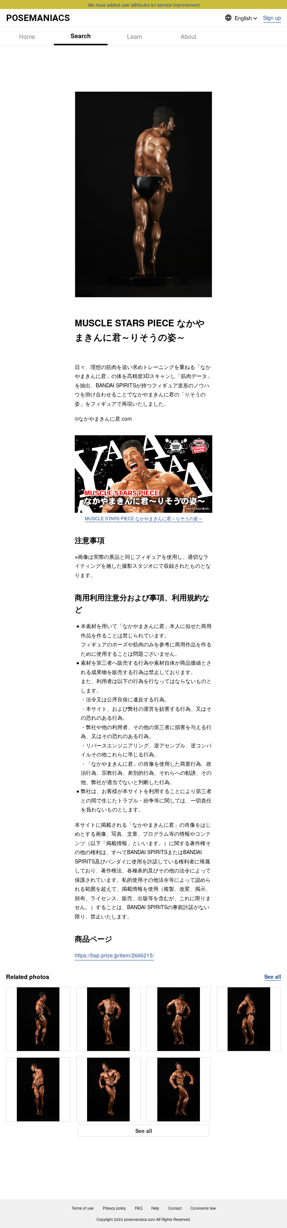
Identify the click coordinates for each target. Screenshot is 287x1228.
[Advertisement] (143, 68)
